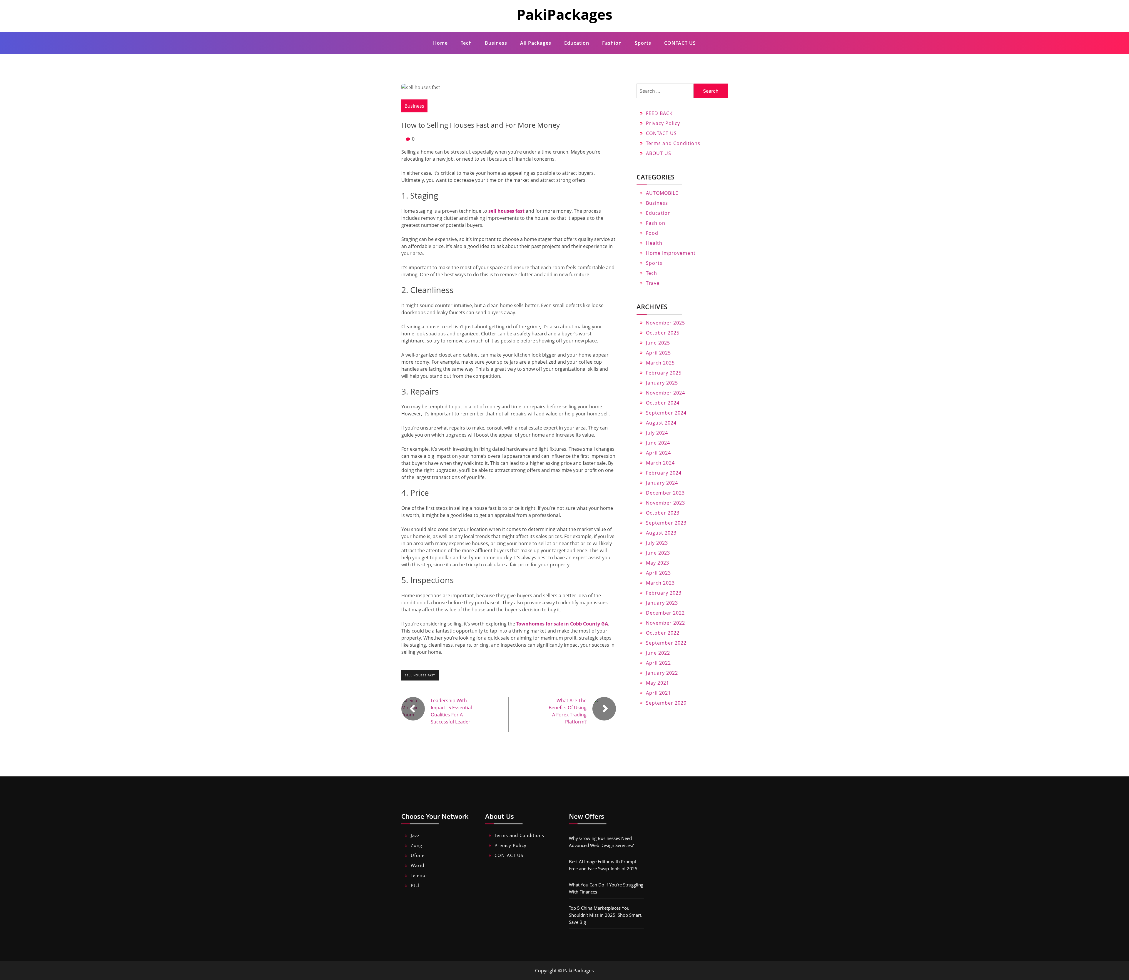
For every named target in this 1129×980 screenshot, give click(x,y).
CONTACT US (680, 43)
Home (440, 43)
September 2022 (666, 643)
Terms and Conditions (673, 143)
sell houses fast (420, 675)
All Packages (535, 43)
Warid (417, 865)
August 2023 (661, 533)
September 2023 (666, 523)
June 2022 (658, 653)
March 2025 (660, 363)
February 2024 (664, 473)
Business (496, 43)
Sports (643, 43)
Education (576, 43)
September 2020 (666, 703)
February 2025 (664, 373)
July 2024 (657, 433)
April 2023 (658, 573)
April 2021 (658, 693)
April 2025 (658, 353)
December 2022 (665, 613)
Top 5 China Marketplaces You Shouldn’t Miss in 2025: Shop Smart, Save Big (605, 915)
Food (652, 233)
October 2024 (662, 403)
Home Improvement (671, 253)
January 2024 (662, 483)
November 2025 (665, 323)
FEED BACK (659, 113)
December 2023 (665, 493)
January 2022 (662, 673)
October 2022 (662, 633)
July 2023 (657, 543)
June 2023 (658, 553)
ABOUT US (658, 153)
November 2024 (665, 393)
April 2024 (658, 453)
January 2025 (662, 383)
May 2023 (657, 563)
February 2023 (664, 593)
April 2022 (658, 663)
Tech (466, 43)
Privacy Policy (663, 123)
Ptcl (415, 885)
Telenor (419, 875)
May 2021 (657, 683)
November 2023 (665, 503)
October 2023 (662, 513)
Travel (653, 283)
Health (654, 243)
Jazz (415, 835)
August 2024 (661, 423)
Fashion (612, 43)
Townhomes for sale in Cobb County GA (562, 623)
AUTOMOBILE (662, 193)
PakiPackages (564, 14)
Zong (416, 845)
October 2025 (662, 333)
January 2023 (662, 603)
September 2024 (666, 413)
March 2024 (660, 463)
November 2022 (665, 623)
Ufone (418, 855)
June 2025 (658, 343)
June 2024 (658, 443)
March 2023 (660, 583)
